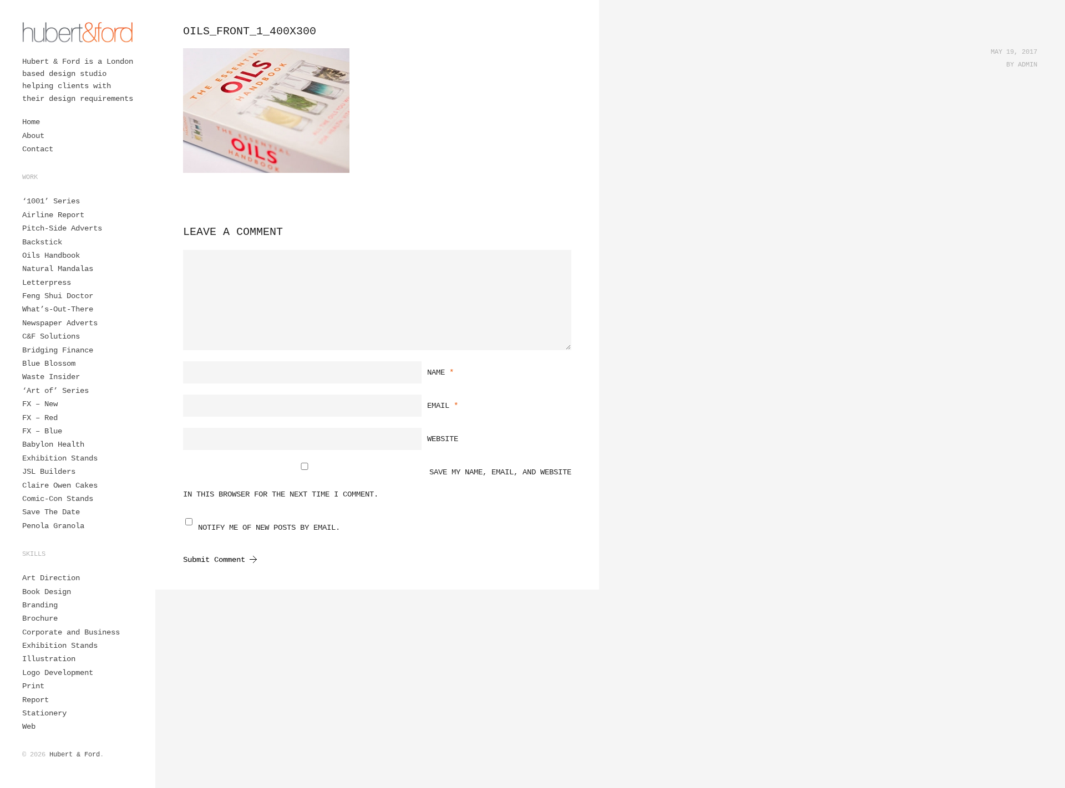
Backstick (42, 242)
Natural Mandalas (57, 268)
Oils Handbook (51, 255)
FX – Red (40, 417)
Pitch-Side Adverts (62, 228)
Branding (40, 605)
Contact (37, 149)
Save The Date (51, 512)
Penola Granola (53, 525)
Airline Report (53, 215)
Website (442, 438)
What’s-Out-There (57, 309)
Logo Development (57, 672)
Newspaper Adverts (60, 323)
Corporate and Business (71, 632)
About (33, 135)
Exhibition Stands (60, 458)
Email (442, 405)
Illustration (48, 658)
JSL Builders (48, 471)
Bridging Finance (57, 350)
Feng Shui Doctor (57, 295)
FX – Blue (42, 431)
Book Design (46, 591)
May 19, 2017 (1014, 52)
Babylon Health (53, 444)
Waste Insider (51, 376)
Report (35, 699)
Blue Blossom (48, 363)
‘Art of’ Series (55, 390)
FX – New (40, 404)
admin (1027, 65)
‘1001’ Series (51, 201)
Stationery (44, 713)
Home (31, 121)
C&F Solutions (51, 336)
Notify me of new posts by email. (269, 527)
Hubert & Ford (74, 755)
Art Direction (51, 578)
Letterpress (46, 282)
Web (29, 726)
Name (440, 372)
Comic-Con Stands (57, 498)
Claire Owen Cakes (60, 485)
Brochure (40, 618)
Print (33, 686)
